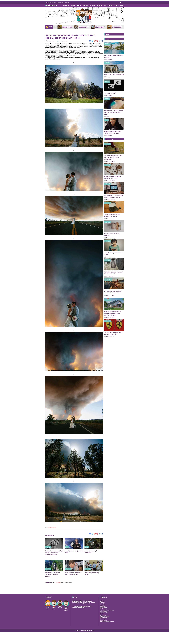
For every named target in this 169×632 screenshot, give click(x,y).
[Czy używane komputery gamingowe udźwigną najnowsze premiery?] (93, 27)
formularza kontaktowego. (78, 607)
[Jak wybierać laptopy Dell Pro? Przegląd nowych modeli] (109, 27)
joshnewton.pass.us (52, 527)
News (66, 547)
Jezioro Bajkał (103, 603)
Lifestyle (99, 5)
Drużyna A (102, 601)
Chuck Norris (102, 600)
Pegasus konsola (103, 619)
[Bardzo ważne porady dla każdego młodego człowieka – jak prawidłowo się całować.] (54, 543)
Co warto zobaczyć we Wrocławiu (107, 610)
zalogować (58, 582)
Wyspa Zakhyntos (103, 620)
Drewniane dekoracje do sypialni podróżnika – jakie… (84, 28)
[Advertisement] (74, 589)
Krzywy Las (102, 602)
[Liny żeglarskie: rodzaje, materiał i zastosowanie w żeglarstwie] (114, 283)
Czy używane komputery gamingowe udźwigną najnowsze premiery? (100, 28)
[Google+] (95, 41)
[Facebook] (90, 41)
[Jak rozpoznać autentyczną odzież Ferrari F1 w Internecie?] (114, 325)
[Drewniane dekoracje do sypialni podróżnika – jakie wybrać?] (76, 27)
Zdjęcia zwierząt (103, 609)
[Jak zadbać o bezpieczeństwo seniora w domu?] (114, 245)
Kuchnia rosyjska (103, 617)
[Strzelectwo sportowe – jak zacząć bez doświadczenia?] (114, 264)
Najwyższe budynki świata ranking (107, 621)
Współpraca (67, 2)
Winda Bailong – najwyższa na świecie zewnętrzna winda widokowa (52, 574)
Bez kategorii (64, 41)
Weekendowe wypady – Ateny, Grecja (114, 74)
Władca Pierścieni (103, 611)
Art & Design (92, 5)
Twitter (120, 2)
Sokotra (101, 614)
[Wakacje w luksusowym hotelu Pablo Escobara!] (114, 48)
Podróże (73, 5)
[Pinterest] (97, 41)
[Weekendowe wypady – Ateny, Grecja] (114, 67)
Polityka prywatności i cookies (51, 2)
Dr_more (108, 76)
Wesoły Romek (51, 41)
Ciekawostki (66, 5)
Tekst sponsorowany (110, 161)
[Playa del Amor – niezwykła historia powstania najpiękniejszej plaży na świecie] (114, 103)
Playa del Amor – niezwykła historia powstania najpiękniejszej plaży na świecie (113, 112)
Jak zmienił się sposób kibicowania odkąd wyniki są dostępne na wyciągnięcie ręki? (113, 157)
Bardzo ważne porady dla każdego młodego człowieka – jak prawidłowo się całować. (54, 552)
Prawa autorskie (60, 2)
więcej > (48, 609)
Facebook (123, 2)
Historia (79, 5)
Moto (105, 5)
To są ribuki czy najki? (110, 93)
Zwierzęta (85, 5)
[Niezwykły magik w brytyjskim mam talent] (74, 543)
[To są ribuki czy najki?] (114, 85)
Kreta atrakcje (103, 615)
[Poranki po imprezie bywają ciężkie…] (93, 565)
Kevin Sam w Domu (104, 612)
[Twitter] (92, 41)
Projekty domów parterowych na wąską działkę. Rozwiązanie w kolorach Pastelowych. (112, 313)
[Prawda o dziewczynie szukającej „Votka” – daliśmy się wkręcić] (114, 124)
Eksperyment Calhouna (104, 616)
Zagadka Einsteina (103, 607)
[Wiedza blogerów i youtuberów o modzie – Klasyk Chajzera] (74, 565)
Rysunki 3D (102, 605)
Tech (115, 5)
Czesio (107, 116)
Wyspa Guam (102, 606)
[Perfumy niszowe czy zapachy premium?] (114, 226)
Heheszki (110, 5)
